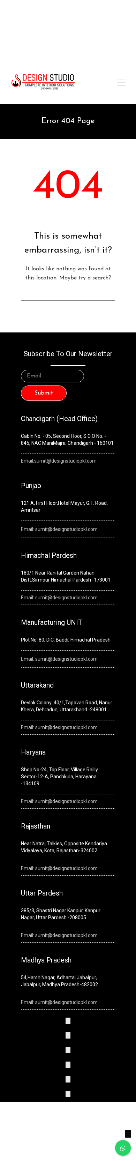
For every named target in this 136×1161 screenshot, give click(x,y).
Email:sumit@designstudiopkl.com (59, 461)
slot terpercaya (24, 24)
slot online (52, 24)
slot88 (99, 24)
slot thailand (14, 33)
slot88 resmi (41, 33)
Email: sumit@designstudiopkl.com (59, 529)
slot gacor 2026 (112, 14)
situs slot (63, 33)
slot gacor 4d (77, 24)
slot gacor (117, 24)
